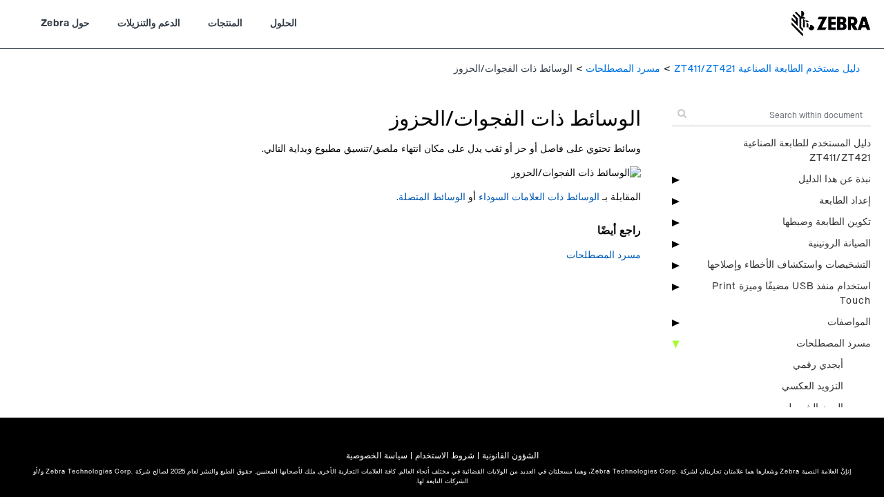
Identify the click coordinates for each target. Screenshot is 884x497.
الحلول (283, 23)
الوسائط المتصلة (431, 197)
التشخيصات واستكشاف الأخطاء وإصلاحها (789, 265)
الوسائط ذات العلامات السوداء (539, 197)
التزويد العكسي (812, 386)
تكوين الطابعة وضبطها (826, 222)
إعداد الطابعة (845, 201)
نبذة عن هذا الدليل (834, 179)
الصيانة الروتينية (839, 243)
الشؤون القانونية (510, 455)
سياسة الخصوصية (376, 455)
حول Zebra (65, 23)
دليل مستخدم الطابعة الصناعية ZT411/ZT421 (767, 69)
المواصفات (849, 322)
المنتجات (225, 23)
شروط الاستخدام (444, 455)
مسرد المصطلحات (623, 69)
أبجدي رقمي (818, 365)
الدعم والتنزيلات (148, 23)
